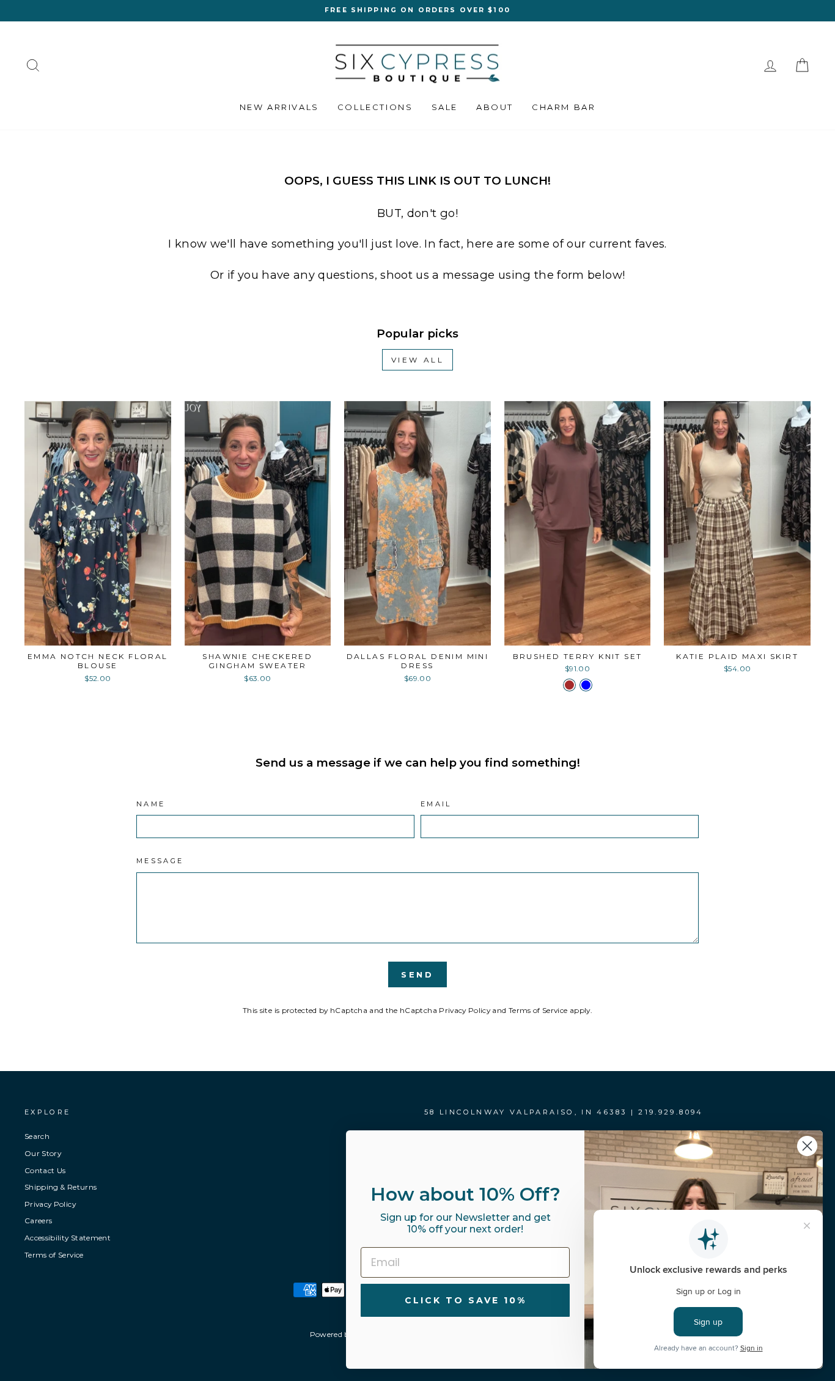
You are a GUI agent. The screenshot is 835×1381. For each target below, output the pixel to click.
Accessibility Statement (67, 1237)
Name (150, 804)
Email (436, 804)
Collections (375, 107)
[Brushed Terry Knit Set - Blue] (586, 685)
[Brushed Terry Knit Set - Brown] (569, 685)
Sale (445, 107)
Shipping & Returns (60, 1186)
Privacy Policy (464, 1010)
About (494, 107)
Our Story (42, 1153)
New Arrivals (279, 107)
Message (160, 860)
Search (37, 1136)
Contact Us (45, 1170)
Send (418, 974)
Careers (38, 1220)
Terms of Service (538, 1010)
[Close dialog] (807, 1146)
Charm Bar (563, 107)
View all (417, 359)
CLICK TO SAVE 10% (465, 1300)
